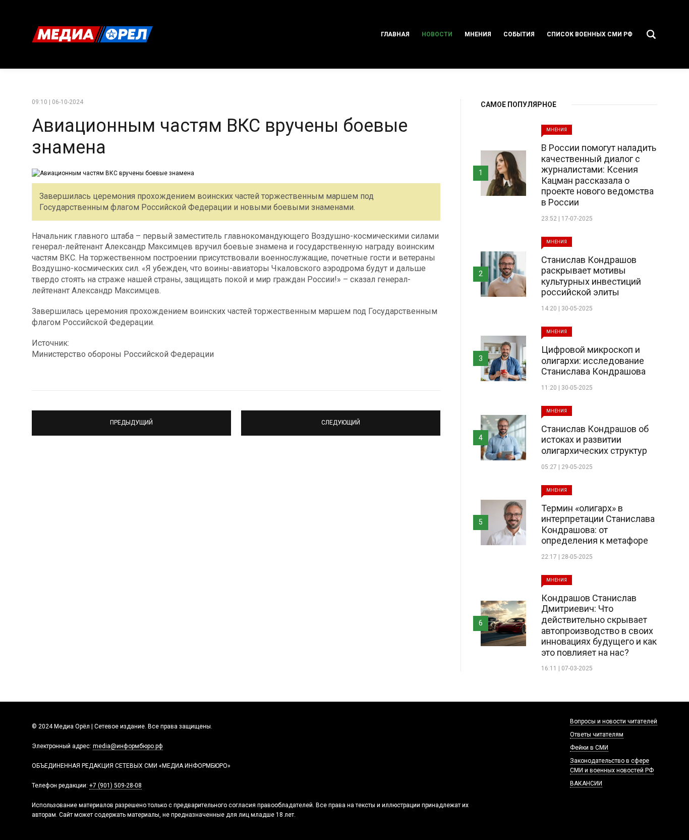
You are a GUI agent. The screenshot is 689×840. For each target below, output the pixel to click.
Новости (437, 34)
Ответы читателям (596, 734)
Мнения (478, 34)
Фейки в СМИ (589, 747)
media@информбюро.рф (128, 746)
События (519, 34)
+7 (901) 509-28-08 (115, 785)
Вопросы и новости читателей (613, 721)
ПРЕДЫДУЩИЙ (131, 418)
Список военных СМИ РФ (590, 34)
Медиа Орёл (92, 34)
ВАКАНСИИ (586, 783)
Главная (395, 34)
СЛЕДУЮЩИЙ (341, 418)
